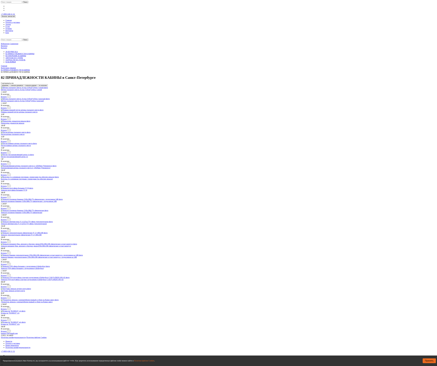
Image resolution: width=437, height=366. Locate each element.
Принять (429, 361)
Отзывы (8, 29)
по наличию (43, 85)
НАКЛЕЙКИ (10, 62)
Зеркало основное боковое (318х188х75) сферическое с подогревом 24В (29, 201)
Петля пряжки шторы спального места (16, 145)
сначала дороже (31, 85)
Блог (7, 33)
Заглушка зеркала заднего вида (13, 291)
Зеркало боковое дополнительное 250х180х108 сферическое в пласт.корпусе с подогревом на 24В (39, 257)
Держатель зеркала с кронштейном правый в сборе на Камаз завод (27, 302)
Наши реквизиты (12, 345)
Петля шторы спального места (12, 134)
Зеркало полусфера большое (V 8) (14, 190)
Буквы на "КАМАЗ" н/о (10, 324)
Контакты (9, 31)
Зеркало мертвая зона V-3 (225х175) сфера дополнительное (24, 224)
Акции (8, 24)
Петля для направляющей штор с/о (14, 157)
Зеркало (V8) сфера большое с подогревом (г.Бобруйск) (22, 268)
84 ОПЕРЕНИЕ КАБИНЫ (15, 56)
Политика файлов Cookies (36, 337)
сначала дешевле (17, 85)
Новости (8, 341)
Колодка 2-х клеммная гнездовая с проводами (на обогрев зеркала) (27, 179)
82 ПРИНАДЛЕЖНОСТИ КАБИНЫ (19, 54)
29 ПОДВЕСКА (11, 52)
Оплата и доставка (12, 22)
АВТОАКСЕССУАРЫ (14, 58)
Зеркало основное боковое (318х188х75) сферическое (21, 212)
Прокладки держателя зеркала (12, 123)
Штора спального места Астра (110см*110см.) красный (22, 101)
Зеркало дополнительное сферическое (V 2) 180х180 (21, 235)
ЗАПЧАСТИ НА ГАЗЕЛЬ (15, 60)
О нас (7, 26)
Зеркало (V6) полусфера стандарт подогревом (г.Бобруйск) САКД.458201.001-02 (32, 280)
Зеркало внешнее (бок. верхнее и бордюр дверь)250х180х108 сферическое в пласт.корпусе (36, 246)
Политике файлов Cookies (144, 361)
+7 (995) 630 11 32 (8, 14)
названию (5, 85)
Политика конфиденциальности (13, 337)
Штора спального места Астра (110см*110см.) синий (21, 90)
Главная (8, 20)
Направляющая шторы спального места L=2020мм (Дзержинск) (25, 168)
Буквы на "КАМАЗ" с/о (10, 313)
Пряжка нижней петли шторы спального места (19, 112)
